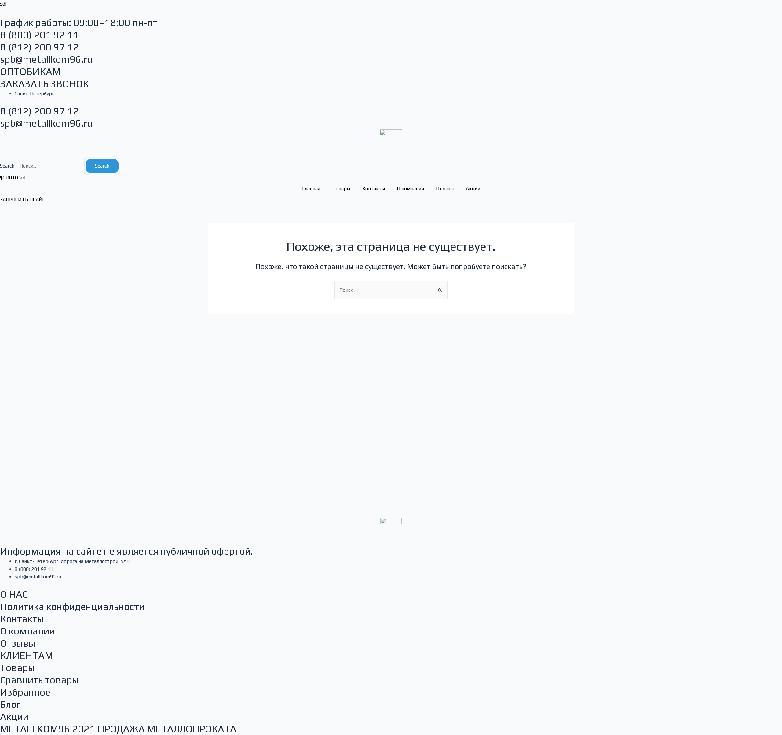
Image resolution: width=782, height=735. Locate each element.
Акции (473, 188)
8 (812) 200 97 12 (39, 47)
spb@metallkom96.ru (46, 59)
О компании (410, 188)
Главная (311, 188)
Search (7, 166)
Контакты (373, 188)
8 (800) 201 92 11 (39, 34)
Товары (341, 188)
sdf (3, 4)
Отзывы (445, 188)
